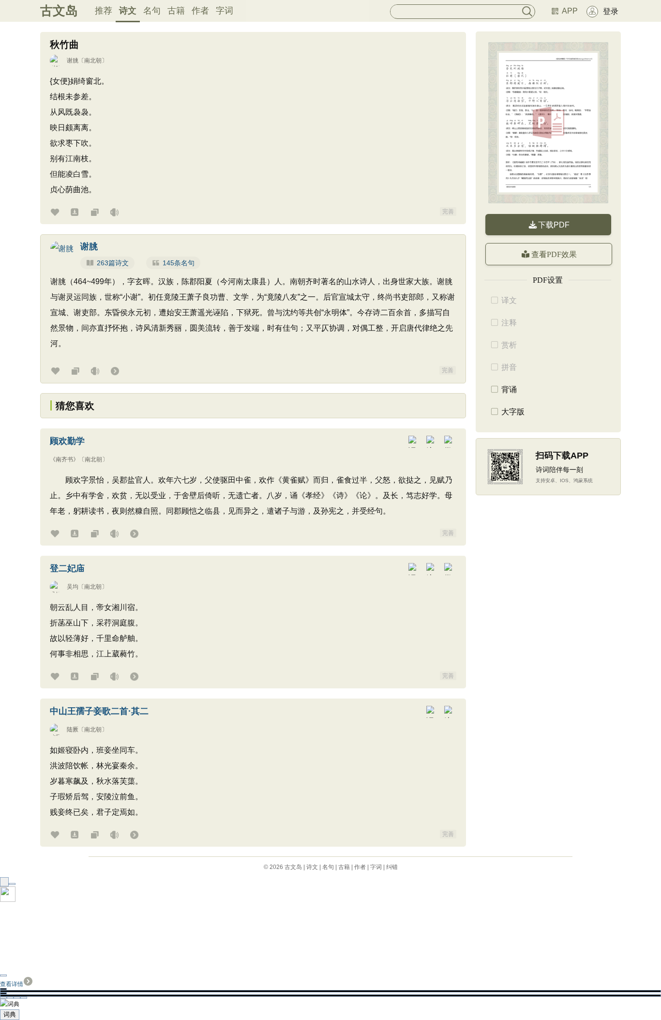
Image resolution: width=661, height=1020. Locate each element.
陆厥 (72, 729)
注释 (509, 323)
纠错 (392, 867)
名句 (152, 10)
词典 (9, 1014)
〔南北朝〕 (92, 60)
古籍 (176, 10)
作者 (200, 10)
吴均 (72, 586)
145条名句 (179, 263)
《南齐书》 (64, 459)
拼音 (509, 367)
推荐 (103, 10)
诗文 (127, 10)
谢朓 (72, 60)
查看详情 (11, 984)
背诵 (509, 389)
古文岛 (59, 10)
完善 (448, 211)
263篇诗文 (113, 263)
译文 (509, 300)
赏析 (509, 345)
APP (570, 11)
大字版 (513, 412)
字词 (224, 10)
